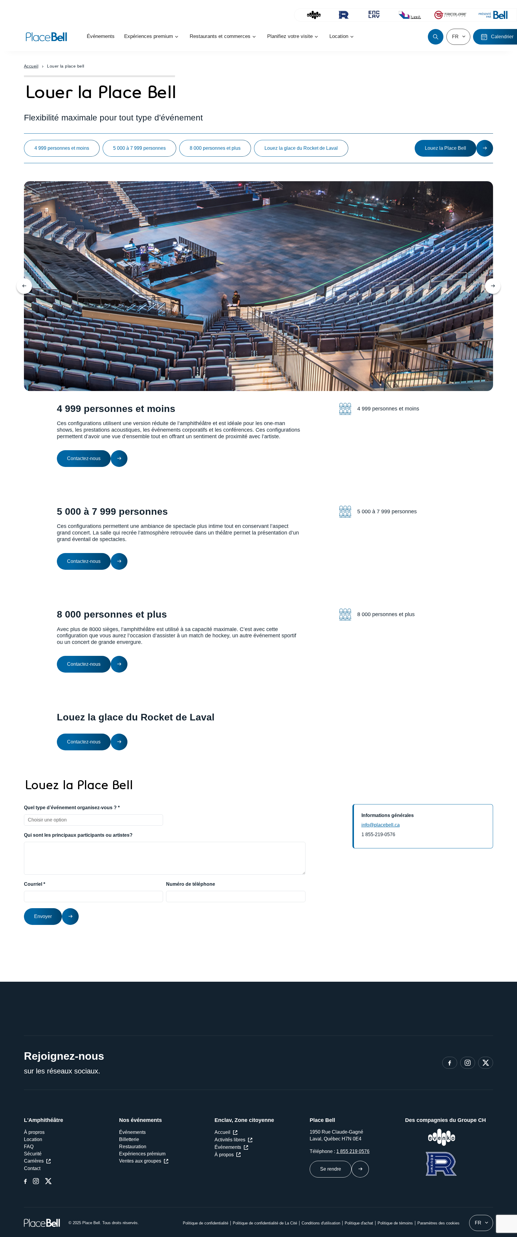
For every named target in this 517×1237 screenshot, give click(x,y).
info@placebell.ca (380, 824)
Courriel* (34, 884)
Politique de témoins (395, 1223)
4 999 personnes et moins (61, 148)
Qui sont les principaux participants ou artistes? (78, 835)
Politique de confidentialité (205, 1223)
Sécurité (33, 1153)
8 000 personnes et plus (215, 148)
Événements (132, 1132)
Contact (32, 1168)
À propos (224, 1154)
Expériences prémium (142, 1153)
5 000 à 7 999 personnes (139, 148)
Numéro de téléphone (190, 884)
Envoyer (43, 916)
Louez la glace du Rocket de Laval (301, 148)
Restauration (132, 1146)
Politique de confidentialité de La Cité (265, 1223)
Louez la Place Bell (445, 148)
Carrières (34, 1160)
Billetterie (129, 1139)
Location (33, 1139)
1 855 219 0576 (352, 1151)
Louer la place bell (65, 66)
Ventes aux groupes (140, 1160)
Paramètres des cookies (438, 1223)
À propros (34, 1132)
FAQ (29, 1146)
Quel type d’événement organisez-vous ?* (72, 807)
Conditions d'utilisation (321, 1223)
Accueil (31, 66)
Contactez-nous (84, 458)
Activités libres (230, 1139)
